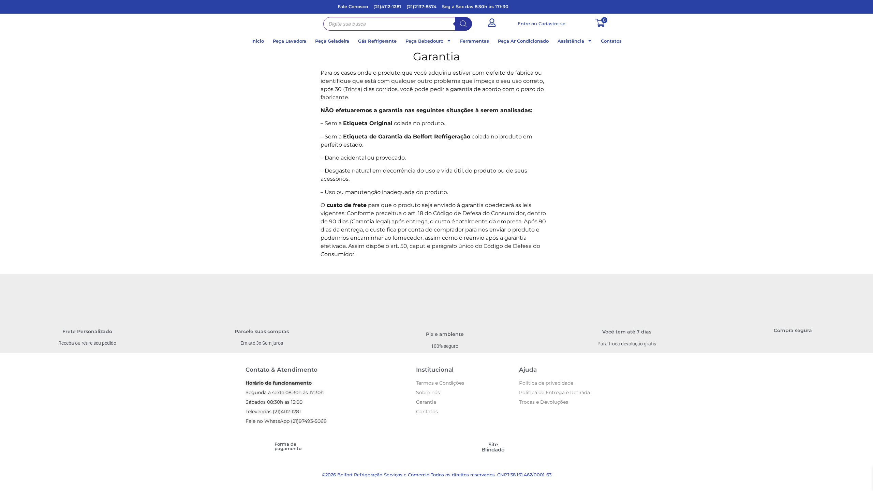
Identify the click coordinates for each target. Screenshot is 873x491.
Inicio (257, 41)
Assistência (571, 41)
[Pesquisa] (463, 24)
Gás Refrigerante (377, 41)
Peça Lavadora (289, 41)
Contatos (611, 41)
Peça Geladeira (332, 41)
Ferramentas (474, 41)
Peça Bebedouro (424, 41)
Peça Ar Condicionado (523, 41)
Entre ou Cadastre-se (541, 23)
